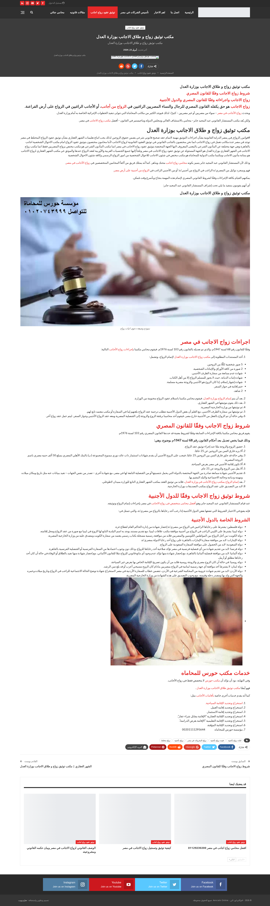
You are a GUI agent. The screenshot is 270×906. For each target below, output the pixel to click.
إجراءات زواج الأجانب (121, 349)
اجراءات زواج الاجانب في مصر (215, 341)
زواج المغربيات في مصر (197, 740)
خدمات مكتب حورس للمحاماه (215, 672)
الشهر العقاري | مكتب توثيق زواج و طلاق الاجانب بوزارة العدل (56, 766)
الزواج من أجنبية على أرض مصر (131, 170)
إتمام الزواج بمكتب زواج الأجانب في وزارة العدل (212, 481)
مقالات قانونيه (77, 12)
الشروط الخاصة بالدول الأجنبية (220, 519)
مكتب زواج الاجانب (100, 120)
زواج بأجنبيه (178, 740)
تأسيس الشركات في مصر (134, 12)
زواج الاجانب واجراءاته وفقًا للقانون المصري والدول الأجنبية (205, 99)
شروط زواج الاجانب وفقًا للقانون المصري (218, 93)
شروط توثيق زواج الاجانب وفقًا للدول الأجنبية (199, 495)
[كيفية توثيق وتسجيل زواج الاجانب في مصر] (135, 819)
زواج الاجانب (240, 106)
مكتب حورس (212, 680)
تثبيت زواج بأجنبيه (217, 740)
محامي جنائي (57, 12)
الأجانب (200, 695)
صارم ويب (22, 900)
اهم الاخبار (159, 12)
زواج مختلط (165, 740)
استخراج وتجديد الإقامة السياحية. (224, 703)
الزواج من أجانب (114, 106)
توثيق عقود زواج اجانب (103, 12)
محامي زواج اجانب (176, 162)
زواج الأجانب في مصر (229, 112)
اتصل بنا (175, 12)
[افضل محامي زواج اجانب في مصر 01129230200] (210, 819)
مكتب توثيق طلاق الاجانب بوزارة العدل (218, 688)
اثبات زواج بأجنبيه (234, 740)
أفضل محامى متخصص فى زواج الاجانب (173, 503)
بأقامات (209, 695)
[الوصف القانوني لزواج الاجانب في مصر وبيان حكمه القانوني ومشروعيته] (60, 819)
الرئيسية (189, 12)
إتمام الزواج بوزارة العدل (217, 398)
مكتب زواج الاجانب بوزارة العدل (192, 356)
